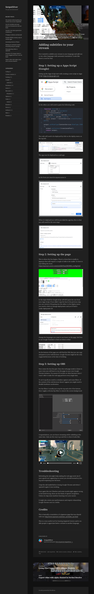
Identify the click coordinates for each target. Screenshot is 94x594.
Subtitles (79, 552)
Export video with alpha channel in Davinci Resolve (13, 60)
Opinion (8, 96)
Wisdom (8, 115)
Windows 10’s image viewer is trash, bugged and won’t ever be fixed (14, 55)
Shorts (7, 107)
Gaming (8, 77)
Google (7, 80)
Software (8, 110)
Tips (40, 553)
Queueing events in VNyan (12, 42)
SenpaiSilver (12, 6)
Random (8, 104)
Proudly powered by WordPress (47, 590)
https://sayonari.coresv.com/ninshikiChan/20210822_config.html (59, 266)
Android (9, 82)
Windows (9, 93)
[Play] (41, 463)
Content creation (10, 74)
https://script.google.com (51, 76)
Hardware (8, 85)
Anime (8, 102)
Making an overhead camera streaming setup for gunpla (13, 45)
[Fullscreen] (81, 463)
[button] (61, 452)
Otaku (7, 99)
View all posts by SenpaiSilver (63, 542)
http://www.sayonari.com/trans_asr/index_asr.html (61, 517)
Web (7, 113)
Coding (7, 71)
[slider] (59, 463)
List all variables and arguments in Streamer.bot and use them (13, 26)
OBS (76, 552)
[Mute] (78, 463)
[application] (61, 452)
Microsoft (8, 91)
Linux (7, 88)
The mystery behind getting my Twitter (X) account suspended (14, 20)
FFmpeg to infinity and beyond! (14, 35)
